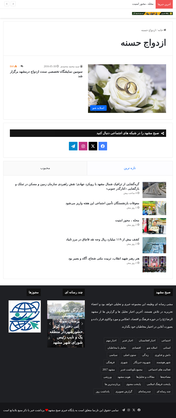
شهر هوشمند (163, 362)
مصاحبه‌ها (165, 376)
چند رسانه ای (163, 391)
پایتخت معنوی (133, 384)
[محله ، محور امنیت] (154, 226)
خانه (161, 30)
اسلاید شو (152, 347)
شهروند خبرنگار (142, 362)
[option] (66, 324)
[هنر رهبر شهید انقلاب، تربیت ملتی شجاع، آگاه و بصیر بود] (154, 264)
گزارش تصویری (123, 391)
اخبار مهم (111, 340)
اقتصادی (136, 347)
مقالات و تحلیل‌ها (145, 376)
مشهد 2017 (109, 369)
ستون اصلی (129, 355)
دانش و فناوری (162, 355)
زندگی (145, 355)
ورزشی (107, 376)
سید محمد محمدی (69, 66)
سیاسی (113, 355)
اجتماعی (165, 340)
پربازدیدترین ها (112, 384)
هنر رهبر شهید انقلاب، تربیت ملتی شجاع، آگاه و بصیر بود (103, 258)
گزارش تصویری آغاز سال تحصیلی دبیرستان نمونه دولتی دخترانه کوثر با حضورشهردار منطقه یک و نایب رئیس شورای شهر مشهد (66, 326)
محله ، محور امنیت (142, 3)
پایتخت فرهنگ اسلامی (158, 384)
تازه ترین (130, 168)
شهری (124, 362)
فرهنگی (110, 362)
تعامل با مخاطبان (117, 347)
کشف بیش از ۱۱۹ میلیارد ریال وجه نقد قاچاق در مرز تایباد (102, 239)
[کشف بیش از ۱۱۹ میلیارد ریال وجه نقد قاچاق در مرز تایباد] (154, 245)
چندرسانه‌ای (144, 391)
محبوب (45, 168)
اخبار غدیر (127, 340)
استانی (166, 347)
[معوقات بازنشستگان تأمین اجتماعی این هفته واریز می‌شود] (154, 208)
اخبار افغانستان (147, 340)
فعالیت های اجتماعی (159, 369)
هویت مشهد (124, 376)
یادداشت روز (102, 391)
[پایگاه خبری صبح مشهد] (152, 13)
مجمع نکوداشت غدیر (131, 369)
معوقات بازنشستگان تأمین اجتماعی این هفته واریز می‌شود (102, 203)
